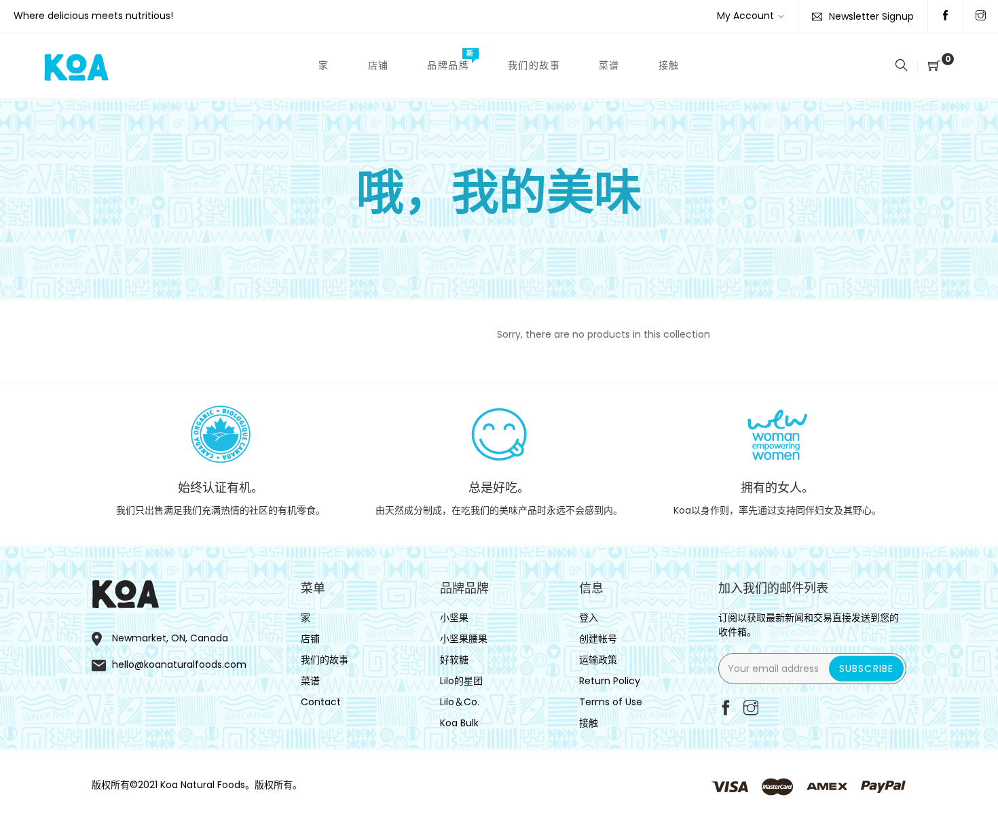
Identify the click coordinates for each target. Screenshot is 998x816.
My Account (745, 15)
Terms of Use (610, 702)
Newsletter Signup (871, 16)
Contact (321, 702)
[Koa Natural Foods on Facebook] (945, 16)
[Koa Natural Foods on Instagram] (980, 16)
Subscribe (866, 668)
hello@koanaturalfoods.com (179, 664)
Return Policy (609, 681)
